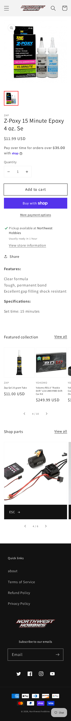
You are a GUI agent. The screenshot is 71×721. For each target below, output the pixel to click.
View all (60, 336)
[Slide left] (24, 414)
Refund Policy (19, 592)
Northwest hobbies (39, 711)
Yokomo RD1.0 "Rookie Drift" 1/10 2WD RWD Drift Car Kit (49, 390)
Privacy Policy (19, 603)
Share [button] (14, 256)
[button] (6, 8)
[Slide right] (46, 414)
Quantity (10, 162)
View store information (27, 245)
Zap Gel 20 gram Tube (15, 387)
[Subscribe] (57, 654)
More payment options (35, 215)
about (13, 570)
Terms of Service (21, 581)
